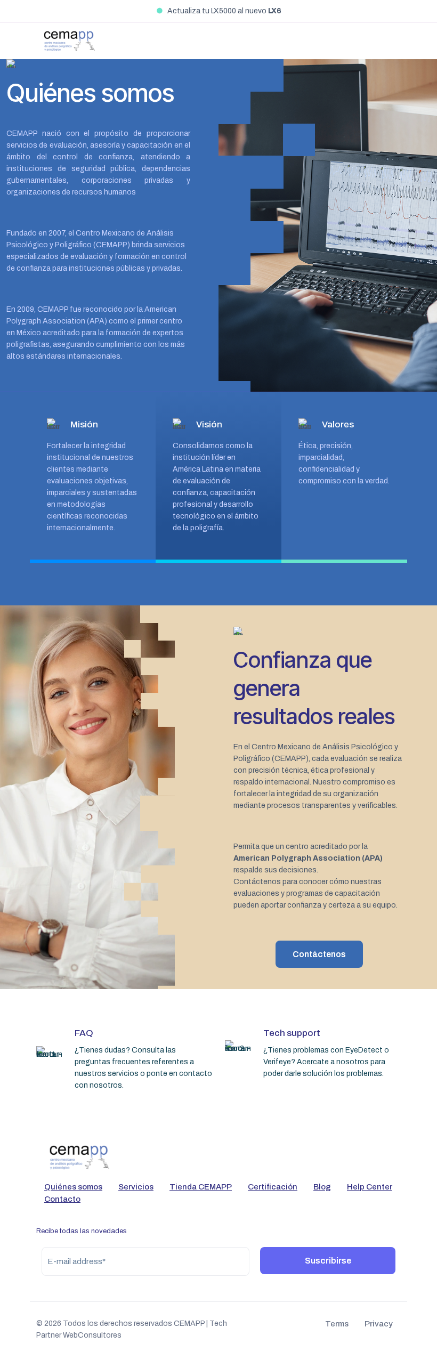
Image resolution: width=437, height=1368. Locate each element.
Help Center (369, 1187)
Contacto (62, 1199)
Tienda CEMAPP (200, 1187)
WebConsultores (92, 1335)
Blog (322, 1187)
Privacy (379, 1324)
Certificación (272, 1187)
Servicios (135, 1187)
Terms (337, 1324)
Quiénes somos (73, 1187)
